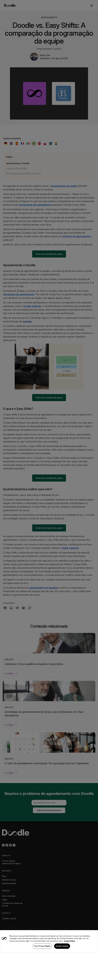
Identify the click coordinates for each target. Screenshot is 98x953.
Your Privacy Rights (42, 946)
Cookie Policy (69, 941)
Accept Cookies (62, 946)
